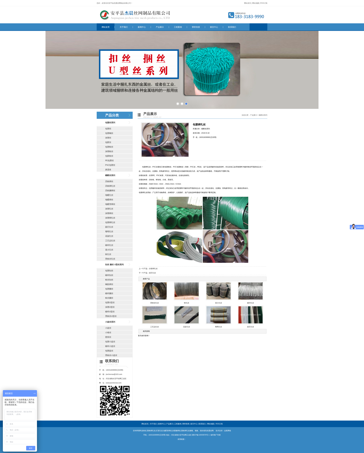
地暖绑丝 (109, 199)
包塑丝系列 (110, 122)
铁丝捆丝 (109, 298)
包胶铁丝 (109, 156)
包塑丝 (108, 128)
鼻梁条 (108, 169)
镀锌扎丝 (109, 245)
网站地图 (255, 3)
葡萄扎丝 (109, 231)
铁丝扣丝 (109, 280)
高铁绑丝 (109, 181)
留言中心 (214, 27)
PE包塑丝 (109, 160)
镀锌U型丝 (110, 311)
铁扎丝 (108, 254)
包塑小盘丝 (110, 341)
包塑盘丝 (109, 351)
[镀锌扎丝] (250, 300)
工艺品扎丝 (110, 240)
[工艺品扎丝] (154, 324)
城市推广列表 (215, 435)
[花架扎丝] (186, 324)
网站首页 (247, 3)
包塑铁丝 (109, 147)
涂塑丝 (108, 138)
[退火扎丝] (218, 300)
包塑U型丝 (110, 302)
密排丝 (108, 337)
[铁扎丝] (186, 300)
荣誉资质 (196, 27)
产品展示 (160, 27)
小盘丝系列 (110, 322)
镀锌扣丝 (109, 275)
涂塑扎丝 (109, 209)
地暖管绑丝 (110, 204)
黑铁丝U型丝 (111, 316)
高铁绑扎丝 (110, 186)
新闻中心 (142, 27)
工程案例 (178, 27)
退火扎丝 (109, 250)
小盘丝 (108, 328)
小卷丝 (108, 332)
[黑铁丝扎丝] (154, 300)
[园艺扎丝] (250, 324)
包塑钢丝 (109, 133)
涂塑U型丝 (110, 307)
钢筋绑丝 (109, 284)
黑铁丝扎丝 (110, 259)
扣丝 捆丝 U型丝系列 (114, 264)
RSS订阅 (263, 3)
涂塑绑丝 (109, 213)
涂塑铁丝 (109, 151)
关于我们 (124, 27)
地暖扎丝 (109, 195)
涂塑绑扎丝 (110, 218)
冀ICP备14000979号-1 (201, 435)
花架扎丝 (109, 236)
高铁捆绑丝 (110, 190)
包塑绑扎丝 (110, 222)
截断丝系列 (110, 175)
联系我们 (232, 27)
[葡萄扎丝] (218, 324)
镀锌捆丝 (109, 293)
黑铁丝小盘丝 (111, 355)
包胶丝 (108, 142)
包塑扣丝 (109, 270)
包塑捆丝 (109, 289)
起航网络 (227, 431)
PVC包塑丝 (110, 165)
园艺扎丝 (109, 227)
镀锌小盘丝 (110, 346)
